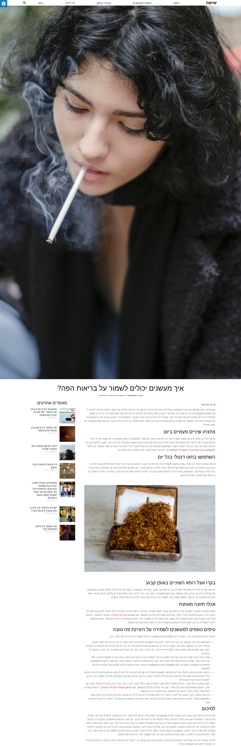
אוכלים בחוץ (120, 615)
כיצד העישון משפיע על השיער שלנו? (44, 447)
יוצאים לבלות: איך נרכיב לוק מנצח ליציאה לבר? (43, 509)
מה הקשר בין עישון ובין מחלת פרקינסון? (44, 429)
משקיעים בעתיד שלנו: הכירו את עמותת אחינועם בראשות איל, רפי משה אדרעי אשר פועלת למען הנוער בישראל (44, 490)
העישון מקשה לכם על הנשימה (116, 687)
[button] (24, 3)
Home (141, 395)
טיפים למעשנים (132, 395)
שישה (211, 2)
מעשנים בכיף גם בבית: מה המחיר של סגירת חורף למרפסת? (43, 412)
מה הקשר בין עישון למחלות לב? (46, 528)
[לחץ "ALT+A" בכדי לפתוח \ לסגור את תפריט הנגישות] (3, 3)
